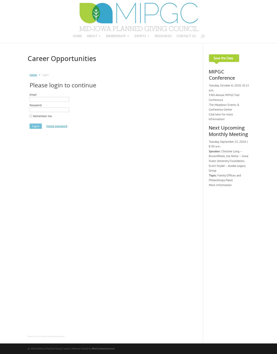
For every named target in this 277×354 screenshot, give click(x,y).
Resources (163, 36)
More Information (220, 185)
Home (77, 36)
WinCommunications (103, 348)
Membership (116, 36)
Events (140, 36)
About (92, 36)
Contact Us (186, 36)
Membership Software (56, 336)
